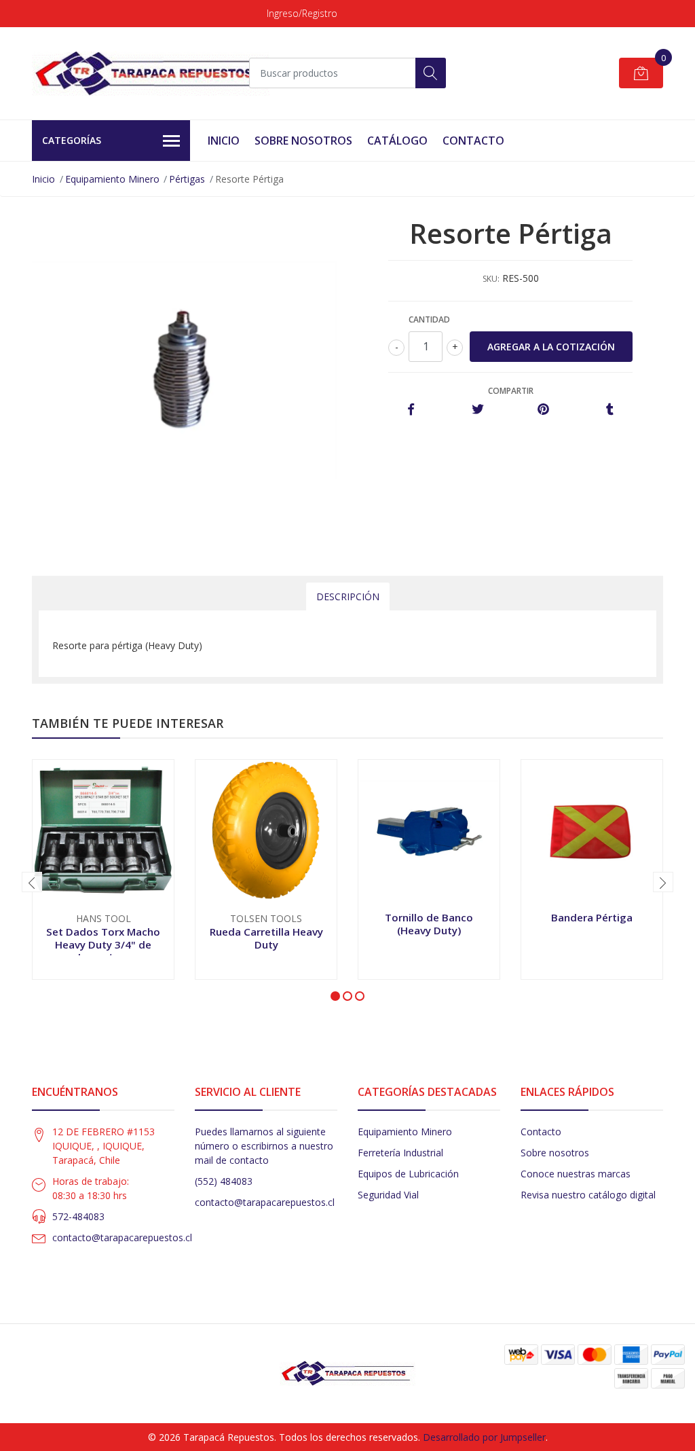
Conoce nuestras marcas (576, 1173)
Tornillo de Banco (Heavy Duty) (429, 923)
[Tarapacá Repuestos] (150, 73)
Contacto (473, 140)
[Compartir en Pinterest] (543, 409)
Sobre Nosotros (303, 140)
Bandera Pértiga (592, 917)
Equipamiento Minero (112, 178)
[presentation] (32, 882)
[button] (335, 996)
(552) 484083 (223, 1181)
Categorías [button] (71, 140)
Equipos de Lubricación (408, 1173)
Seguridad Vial (388, 1194)
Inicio (224, 140)
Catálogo (397, 140)
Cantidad (429, 319)
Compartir (510, 391)
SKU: (491, 278)
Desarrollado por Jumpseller (484, 1437)
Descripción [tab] (347, 596)
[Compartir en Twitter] (477, 409)
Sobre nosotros (555, 1152)
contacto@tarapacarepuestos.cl (122, 1237)
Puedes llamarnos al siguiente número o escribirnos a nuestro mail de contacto (264, 1146)
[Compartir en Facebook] (411, 409)
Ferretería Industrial (400, 1152)
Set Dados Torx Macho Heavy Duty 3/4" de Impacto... (103, 944)
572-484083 (78, 1216)
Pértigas (187, 178)
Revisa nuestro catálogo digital (588, 1194)
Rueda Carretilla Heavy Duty (266, 938)
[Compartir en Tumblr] (610, 409)
